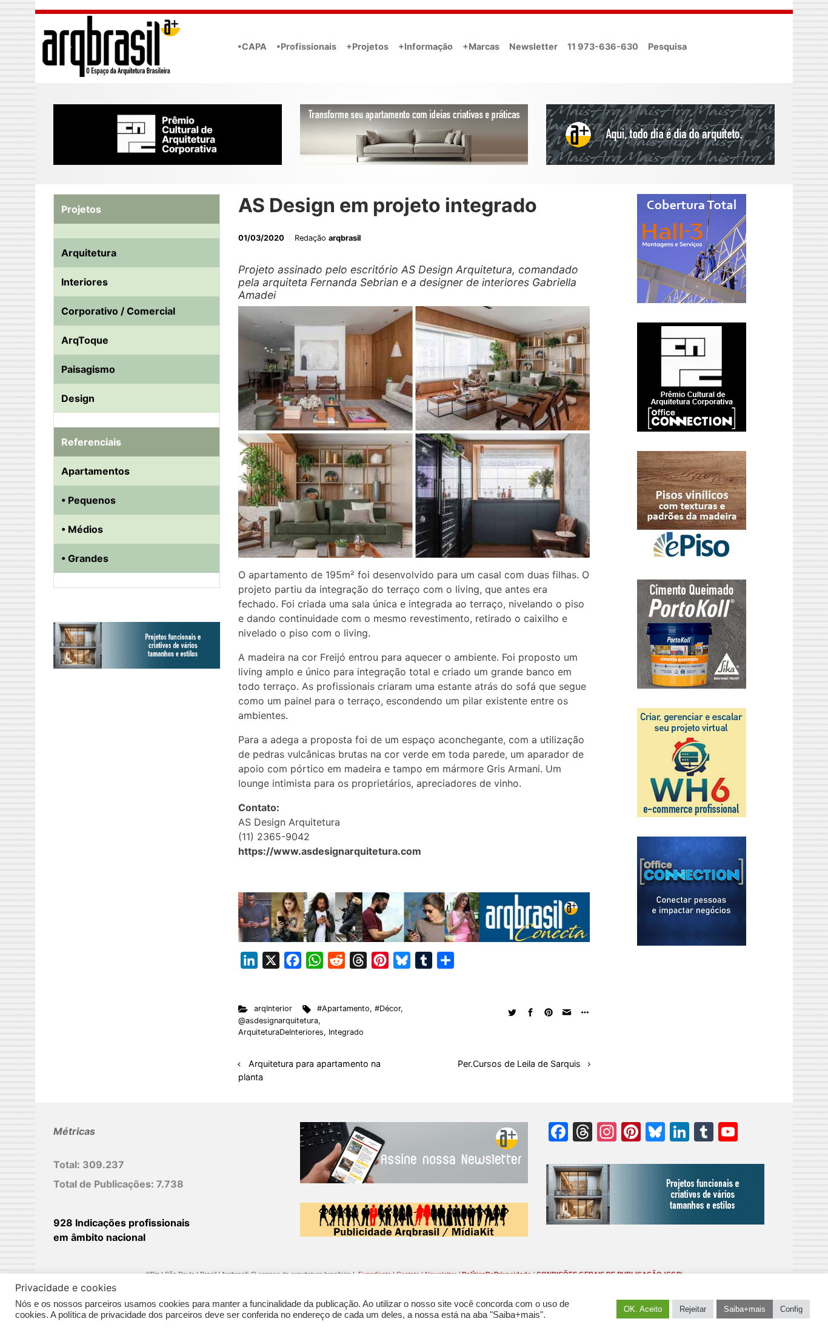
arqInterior (273, 1008)
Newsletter (533, 46)
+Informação (425, 46)
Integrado (346, 1032)
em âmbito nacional (99, 1237)
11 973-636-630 (602, 46)
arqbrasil (345, 237)
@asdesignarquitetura (278, 1020)
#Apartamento (343, 1008)
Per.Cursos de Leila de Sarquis (519, 1063)
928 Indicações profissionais (121, 1223)
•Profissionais (306, 46)
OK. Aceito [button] (643, 1309)
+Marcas (480, 46)
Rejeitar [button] (692, 1309)
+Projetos (367, 46)
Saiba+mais (745, 1309)
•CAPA (252, 46)
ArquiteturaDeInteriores (281, 1032)
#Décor (388, 1008)
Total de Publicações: (104, 1184)
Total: (67, 1164)
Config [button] (791, 1309)
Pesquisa (667, 46)
